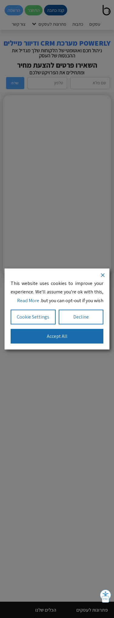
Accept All (57, 336)
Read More (28, 300)
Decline (81, 316)
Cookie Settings (33, 316)
